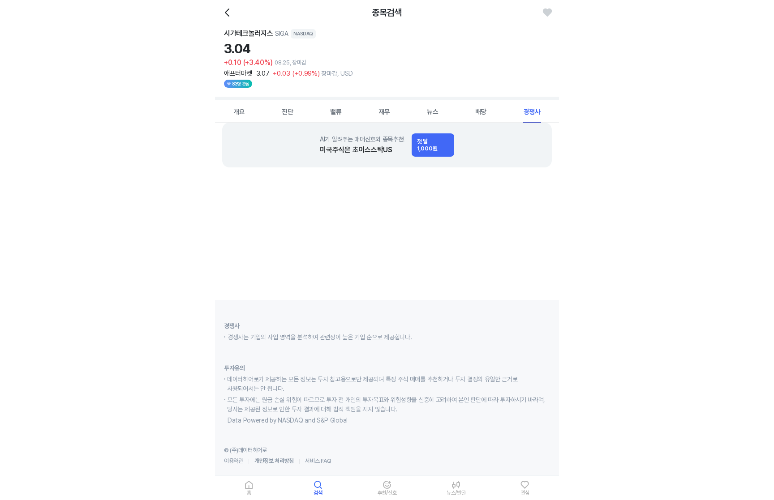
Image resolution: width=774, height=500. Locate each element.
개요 (239, 112)
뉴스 (433, 112)
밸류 (336, 112)
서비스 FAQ (318, 460)
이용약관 (233, 460)
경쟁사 (532, 112)
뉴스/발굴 (456, 493)
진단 (287, 112)
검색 (318, 493)
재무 (384, 112)
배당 (481, 112)
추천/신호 (387, 493)
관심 (525, 493)
